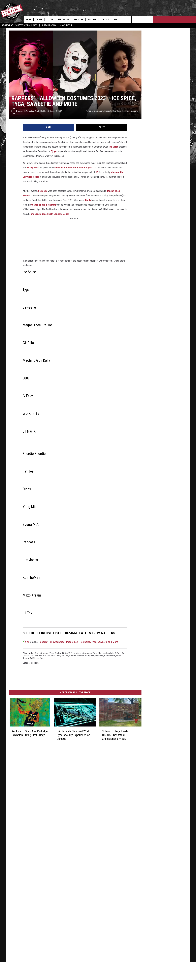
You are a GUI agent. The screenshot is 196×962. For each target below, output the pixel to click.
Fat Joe (65, 656)
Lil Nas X (66, 653)
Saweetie (42, 190)
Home (28, 19)
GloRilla (33, 658)
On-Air (39, 19)
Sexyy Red (32, 167)
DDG (32, 656)
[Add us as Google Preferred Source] (127, 19)
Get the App (63, 19)
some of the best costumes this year (73, 167)
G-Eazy (118, 653)
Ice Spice (113, 146)
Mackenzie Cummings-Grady (28, 111)
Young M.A (90, 656)
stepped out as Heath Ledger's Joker (50, 213)
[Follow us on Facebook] (135, 19)
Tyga (53, 151)
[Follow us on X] (149, 19)
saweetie (50, 656)
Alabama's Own (49, 25)
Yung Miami (76, 653)
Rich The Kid (40, 656)
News (36, 663)
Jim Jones (87, 653)
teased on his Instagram (43, 204)
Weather (92, 19)
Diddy (88, 200)
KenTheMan (109, 656)
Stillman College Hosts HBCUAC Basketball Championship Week (115, 735)
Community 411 (67, 25)
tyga (95, 653)
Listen (50, 19)
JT (97, 172)
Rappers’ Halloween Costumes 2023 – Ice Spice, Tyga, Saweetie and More (78, 641)
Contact (105, 19)
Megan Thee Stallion (52, 653)
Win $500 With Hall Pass (26, 25)
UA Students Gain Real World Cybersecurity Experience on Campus (73, 735)
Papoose (99, 656)
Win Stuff (78, 19)
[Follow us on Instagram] (142, 19)
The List (38, 653)
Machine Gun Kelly (106, 653)
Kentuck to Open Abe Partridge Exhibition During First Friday (29, 733)
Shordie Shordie (76, 656)
